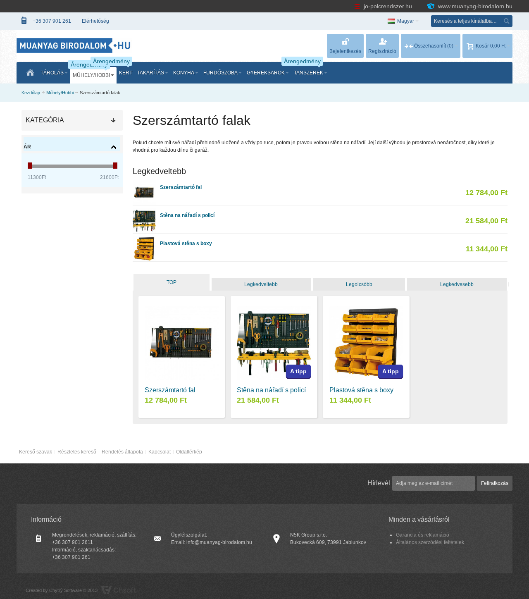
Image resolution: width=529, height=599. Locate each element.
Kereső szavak (35, 452)
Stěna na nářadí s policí (187, 215)
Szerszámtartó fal (181, 187)
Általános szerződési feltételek (430, 542)
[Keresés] (506, 21)
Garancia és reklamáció (422, 535)
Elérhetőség (95, 21)
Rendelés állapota (122, 452)
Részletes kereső (76, 452)
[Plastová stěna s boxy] (144, 240)
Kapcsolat (159, 452)
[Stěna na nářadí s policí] (144, 212)
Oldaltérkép (189, 452)
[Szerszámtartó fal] (144, 184)
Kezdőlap (30, 92)
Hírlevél (378, 483)
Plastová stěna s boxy (186, 243)
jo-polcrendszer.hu (388, 6)
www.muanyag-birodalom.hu (474, 6)
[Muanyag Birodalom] (74, 45)
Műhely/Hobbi (60, 92)
